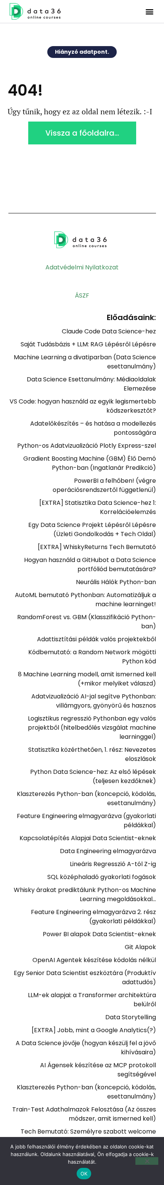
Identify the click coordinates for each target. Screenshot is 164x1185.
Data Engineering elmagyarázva (108, 851)
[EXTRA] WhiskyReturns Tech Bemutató (97, 547)
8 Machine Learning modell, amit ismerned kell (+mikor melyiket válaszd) (87, 679)
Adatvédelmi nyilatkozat (82, 267)
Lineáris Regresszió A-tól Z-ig (113, 864)
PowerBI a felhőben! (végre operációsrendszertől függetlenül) (104, 485)
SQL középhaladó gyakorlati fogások (101, 877)
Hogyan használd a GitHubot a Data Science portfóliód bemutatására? (90, 564)
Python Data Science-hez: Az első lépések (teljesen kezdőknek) (93, 776)
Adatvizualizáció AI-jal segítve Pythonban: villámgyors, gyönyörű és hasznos (93, 701)
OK (84, 1174)
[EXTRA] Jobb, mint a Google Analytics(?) (94, 1030)
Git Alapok (140, 947)
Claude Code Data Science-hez (109, 331)
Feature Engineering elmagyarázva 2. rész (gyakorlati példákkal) (93, 917)
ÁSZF (82, 295)
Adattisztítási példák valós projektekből (96, 639)
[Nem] (146, 1161)
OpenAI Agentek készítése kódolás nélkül (94, 960)
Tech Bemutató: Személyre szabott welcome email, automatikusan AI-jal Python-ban (88, 1136)
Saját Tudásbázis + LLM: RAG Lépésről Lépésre (88, 344)
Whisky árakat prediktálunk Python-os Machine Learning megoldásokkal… (85, 894)
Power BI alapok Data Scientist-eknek (99, 934)
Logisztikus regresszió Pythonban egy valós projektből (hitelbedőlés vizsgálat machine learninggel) (92, 727)
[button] (149, 11)
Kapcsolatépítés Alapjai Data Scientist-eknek (87, 838)
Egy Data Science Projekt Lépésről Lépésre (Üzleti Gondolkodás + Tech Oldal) (92, 529)
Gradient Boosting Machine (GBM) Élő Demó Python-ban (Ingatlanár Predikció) (89, 463)
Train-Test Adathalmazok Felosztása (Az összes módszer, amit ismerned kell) (84, 1114)
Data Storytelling (130, 1017)
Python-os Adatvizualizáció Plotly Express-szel (86, 445)
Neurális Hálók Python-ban (116, 582)
